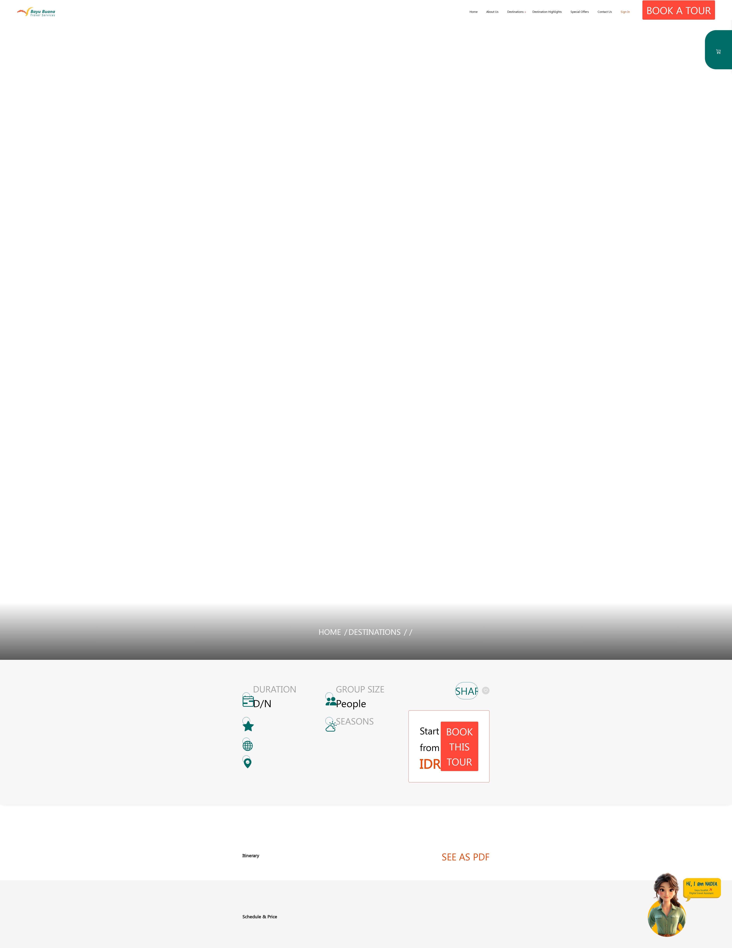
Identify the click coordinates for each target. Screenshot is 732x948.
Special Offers (580, 12)
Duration (274, 689)
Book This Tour (459, 746)
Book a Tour (678, 10)
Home (474, 12)
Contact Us (605, 12)
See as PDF (466, 856)
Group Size (360, 689)
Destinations (515, 12)
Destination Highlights (547, 12)
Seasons (355, 721)
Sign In (625, 12)
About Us (492, 12)
